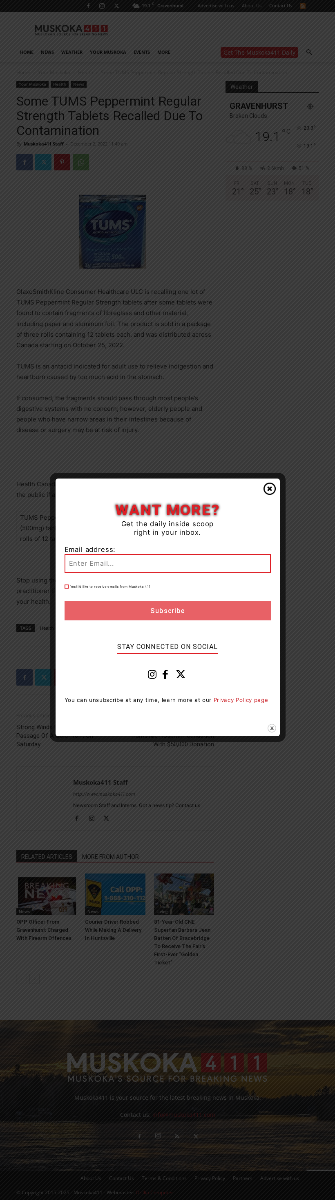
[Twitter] (181, 676)
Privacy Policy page (241, 700)
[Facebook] (165, 676)
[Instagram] (152, 676)
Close (270, 489)
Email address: (90, 549)
